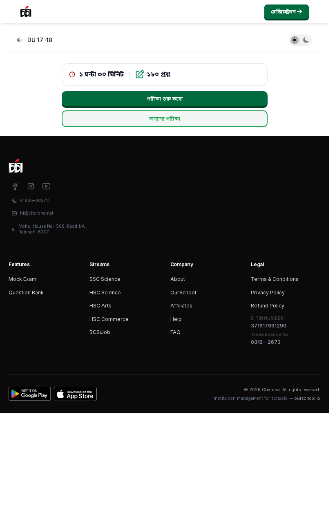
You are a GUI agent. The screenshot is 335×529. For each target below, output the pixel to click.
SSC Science (105, 279)
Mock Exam (22, 279)
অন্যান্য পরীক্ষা (164, 119)
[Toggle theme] (300, 40)
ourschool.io (307, 398)
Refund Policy (267, 306)
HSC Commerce (109, 319)
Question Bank (26, 292)
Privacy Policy (268, 292)
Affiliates (181, 306)
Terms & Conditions (275, 279)
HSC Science (105, 292)
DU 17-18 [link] (39, 39)
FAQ (175, 332)
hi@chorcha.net (37, 213)
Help (176, 319)
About (177, 279)
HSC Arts (100, 306)
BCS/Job (99, 332)
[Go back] (19, 40)
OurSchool (183, 292)
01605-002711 (34, 200)
